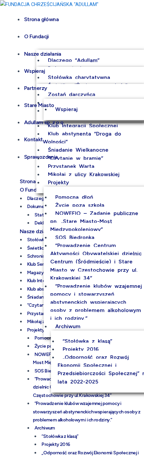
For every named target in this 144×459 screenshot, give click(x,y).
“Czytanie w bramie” (75, 158)
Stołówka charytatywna (79, 77)
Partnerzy (35, 88)
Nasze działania (42, 54)
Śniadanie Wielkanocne (78, 150)
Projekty (58, 182)
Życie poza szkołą (79, 205)
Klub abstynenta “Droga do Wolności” (82, 138)
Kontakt (33, 139)
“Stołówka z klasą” (87, 341)
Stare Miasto (39, 105)
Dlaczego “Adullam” (73, 60)
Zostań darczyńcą (71, 94)
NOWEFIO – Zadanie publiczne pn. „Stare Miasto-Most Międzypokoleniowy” (94, 221)
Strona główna (41, 19)
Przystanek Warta (71, 166)
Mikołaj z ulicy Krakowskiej (84, 174)
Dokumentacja (42, 206)
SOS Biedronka (74, 237)
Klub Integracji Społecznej (83, 125)
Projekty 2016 (81, 349)
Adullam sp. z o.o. (44, 122)
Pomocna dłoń (74, 197)
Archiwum (67, 326)
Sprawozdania (41, 157)
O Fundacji (36, 36)
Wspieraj (34, 71)
